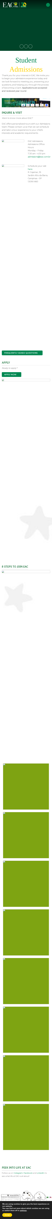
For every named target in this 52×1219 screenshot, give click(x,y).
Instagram (18, 1173)
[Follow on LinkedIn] (30, 46)
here (30, 169)
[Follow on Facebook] (22, 46)
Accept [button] (7, 1215)
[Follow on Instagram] (26, 46)
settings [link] (23, 1210)
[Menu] (48, 5)
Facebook (28, 1173)
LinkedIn (41, 1173)
